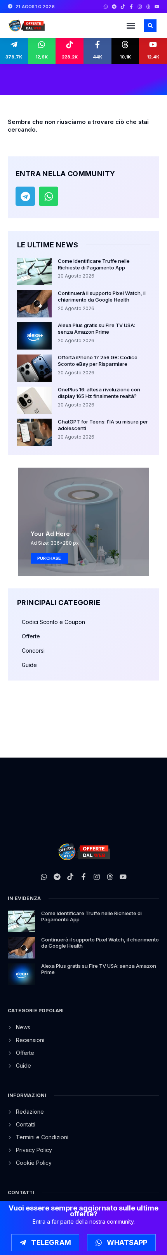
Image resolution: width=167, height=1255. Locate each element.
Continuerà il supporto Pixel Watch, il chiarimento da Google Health (102, 296)
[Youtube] (157, 6)
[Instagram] (139, 6)
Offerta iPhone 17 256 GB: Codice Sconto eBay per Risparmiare (97, 360)
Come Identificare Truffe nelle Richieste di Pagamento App (94, 264)
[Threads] (148, 6)
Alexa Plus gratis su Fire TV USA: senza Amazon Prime (96, 328)
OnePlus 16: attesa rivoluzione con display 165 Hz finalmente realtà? (99, 392)
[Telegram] (114, 6)
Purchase (49, 558)
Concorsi (33, 650)
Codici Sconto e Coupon (53, 622)
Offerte (31, 636)
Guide (29, 665)
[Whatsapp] (105, 6)
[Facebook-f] (131, 6)
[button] (131, 26)
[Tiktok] (122, 6)
